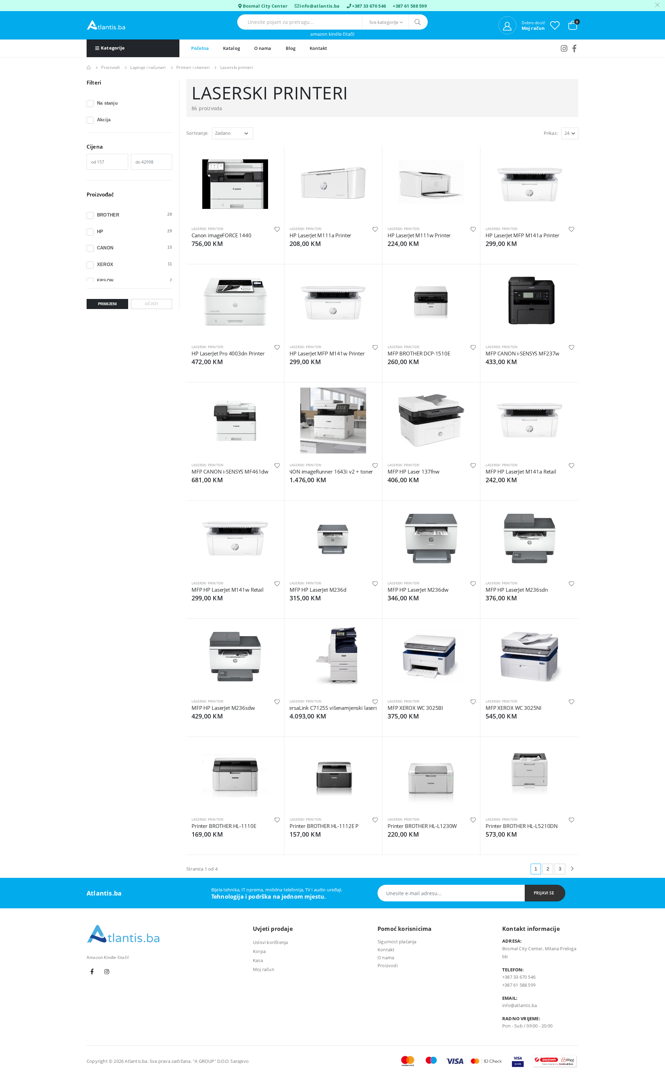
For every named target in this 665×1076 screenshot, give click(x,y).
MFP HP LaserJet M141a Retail (521, 471)
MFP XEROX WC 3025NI (513, 707)
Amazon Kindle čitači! (332, 34)
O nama (263, 48)
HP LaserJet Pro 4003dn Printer (228, 353)
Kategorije (113, 48)
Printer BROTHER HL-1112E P (324, 825)
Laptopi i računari (148, 67)
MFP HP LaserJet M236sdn (517, 589)
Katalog (231, 48)
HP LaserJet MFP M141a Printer (522, 235)
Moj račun (263, 969)
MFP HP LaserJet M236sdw (223, 707)
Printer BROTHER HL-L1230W (422, 825)
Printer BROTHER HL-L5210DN (522, 825)
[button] (572, 24)
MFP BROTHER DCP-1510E (419, 353)
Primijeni (107, 304)
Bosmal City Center (265, 6)
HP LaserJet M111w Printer (419, 235)
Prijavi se (544, 893)
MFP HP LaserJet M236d (318, 589)
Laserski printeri (207, 228)
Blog (291, 48)
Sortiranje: (197, 133)
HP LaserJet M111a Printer (320, 235)
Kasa (258, 960)
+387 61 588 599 (410, 6)
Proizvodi (110, 67)
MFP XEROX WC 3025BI (415, 707)
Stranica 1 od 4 (202, 869)
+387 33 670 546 (369, 6)
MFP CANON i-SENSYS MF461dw (230, 471)
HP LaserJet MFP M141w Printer (327, 353)
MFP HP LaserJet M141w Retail (228, 589)
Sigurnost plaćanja (397, 941)
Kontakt (318, 48)
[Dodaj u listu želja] (277, 229)
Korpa (259, 951)
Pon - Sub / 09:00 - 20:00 (527, 1026)
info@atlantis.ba (319, 6)
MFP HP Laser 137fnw (414, 471)
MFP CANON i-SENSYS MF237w (522, 353)
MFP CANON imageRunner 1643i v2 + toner (311, 471)
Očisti (151, 304)
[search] (418, 22)
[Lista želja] (555, 25)
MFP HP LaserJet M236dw (418, 589)
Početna (200, 48)
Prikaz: (551, 133)
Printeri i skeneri (193, 67)
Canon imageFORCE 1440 (221, 235)
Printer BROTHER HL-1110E (224, 825)
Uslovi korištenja (270, 942)
